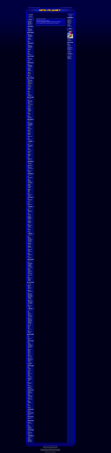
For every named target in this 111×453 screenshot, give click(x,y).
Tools (29, 327)
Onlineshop (30, 437)
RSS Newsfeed (30, 23)
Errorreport (29, 440)
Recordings (30, 241)
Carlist (29, 343)
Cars (28, 325)
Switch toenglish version (30, 17)
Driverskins (30, 376)
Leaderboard (30, 163)
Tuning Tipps (30, 322)
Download (29, 378)
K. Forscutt (29, 257)
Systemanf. (29, 36)
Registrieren (70, 51)
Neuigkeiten (30, 34)
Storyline (29, 210)
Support (29, 250)
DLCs (29, 156)
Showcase (29, 175)
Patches (29, 106)
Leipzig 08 (29, 232)
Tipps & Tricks (30, 399)
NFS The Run (70, 21)
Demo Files (29, 288)
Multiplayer (29, 83)
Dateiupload (30, 434)
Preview (29, 114)
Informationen (30, 293)
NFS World (69, 23)
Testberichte (30, 128)
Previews (29, 426)
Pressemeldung (30, 345)
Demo (29, 82)
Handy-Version (30, 295)
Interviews (29, 368)
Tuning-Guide (30, 251)
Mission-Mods (30, 396)
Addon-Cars (30, 379)
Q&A (28, 102)
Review (29, 149)
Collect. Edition (30, 267)
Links (29, 433)
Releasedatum (30, 30)
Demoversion (30, 373)
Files (28, 85)
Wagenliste (29, 217)
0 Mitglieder (69, 45)
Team (29, 438)
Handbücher (30, 86)
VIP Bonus (29, 110)
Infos (28, 312)
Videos (29, 41)
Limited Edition (30, 104)
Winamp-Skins (30, 273)
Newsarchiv (30, 21)
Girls (28, 314)
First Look (29, 181)
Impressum (29, 441)
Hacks (29, 328)
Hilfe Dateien (30, 356)
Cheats (29, 111)
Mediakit (29, 280)
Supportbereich (30, 291)
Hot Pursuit (69, 22)
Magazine (29, 321)
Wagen (29, 49)
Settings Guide (30, 182)
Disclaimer (29, 439)
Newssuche (30, 22)
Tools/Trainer (30, 270)
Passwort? (69, 52)
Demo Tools (30, 329)
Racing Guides (30, 301)
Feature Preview (30, 168)
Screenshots (30, 54)
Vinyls (29, 350)
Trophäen (29, 89)
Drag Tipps (29, 323)
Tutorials (29, 361)
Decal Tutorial (30, 303)
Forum (29, 24)
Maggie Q (29, 229)
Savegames (30, 271)
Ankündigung (30, 29)
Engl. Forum (30, 432)
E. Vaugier (29, 264)
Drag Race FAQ (30, 359)
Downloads (29, 290)
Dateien (29, 286)
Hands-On (29, 73)
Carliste (29, 369)
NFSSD (69, 57)
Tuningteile (29, 344)
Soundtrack (30, 39)
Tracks (29, 372)
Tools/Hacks (30, 222)
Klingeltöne (29, 227)
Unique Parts (30, 320)
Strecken (29, 134)
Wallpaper (29, 95)
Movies (29, 339)
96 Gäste (68, 44)
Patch (29, 352)
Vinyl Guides (30, 302)
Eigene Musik (30, 388)
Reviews (29, 72)
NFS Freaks (69, 58)
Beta (28, 166)
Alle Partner (69, 55)
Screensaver (30, 423)
